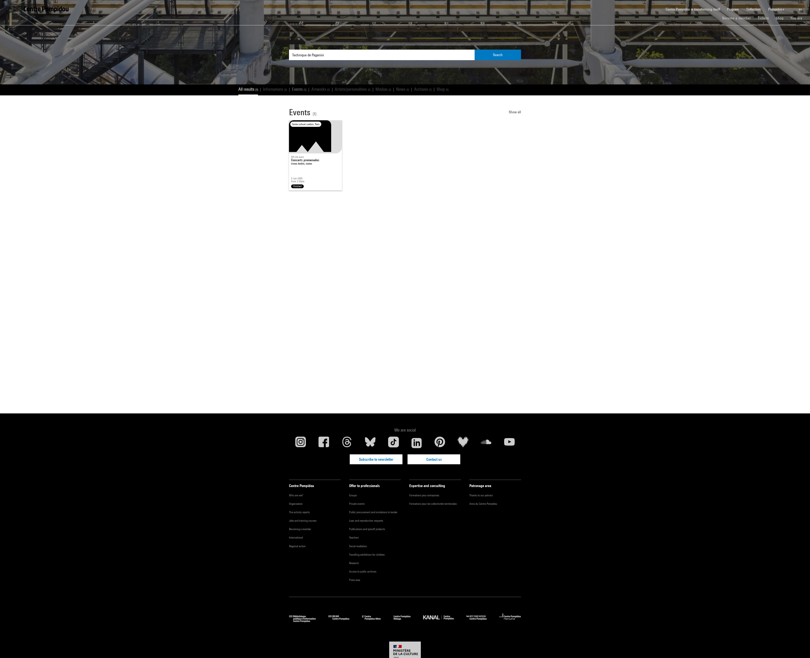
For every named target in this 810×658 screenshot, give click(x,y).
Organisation (296, 503)
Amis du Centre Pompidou (483, 503)
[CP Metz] (374, 621)
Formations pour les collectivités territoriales (433, 503)
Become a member (738, 18)
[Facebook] (323, 443)
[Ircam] (342, 621)
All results (248, 89)
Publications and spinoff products (367, 529)
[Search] (792, 7)
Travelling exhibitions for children (367, 554)
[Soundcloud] (486, 443)
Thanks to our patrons (481, 495)
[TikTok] (393, 443)
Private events (356, 503)
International (296, 537)
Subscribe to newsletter (376, 459)
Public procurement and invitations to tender (373, 512)
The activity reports (299, 512)
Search (498, 55)
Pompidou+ (776, 9)
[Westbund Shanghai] (479, 621)
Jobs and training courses (302, 520)
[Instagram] (300, 443)
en (801, 9)
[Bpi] (305, 621)
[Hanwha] (510, 621)
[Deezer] (463, 443)
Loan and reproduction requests (366, 520)
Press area (354, 580)
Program (733, 9)
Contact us (434, 459)
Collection (754, 9)
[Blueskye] (370, 443)
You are (796, 18)
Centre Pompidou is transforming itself (695, 9)
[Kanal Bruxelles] (441, 621)
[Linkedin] (416, 443)
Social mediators (358, 546)
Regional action (297, 546)
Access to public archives (362, 571)
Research (354, 563)
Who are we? (296, 495)
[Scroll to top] (800, 648)
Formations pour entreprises (424, 495)
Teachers (354, 537)
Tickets (763, 18)
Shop (781, 18)
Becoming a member (300, 529)
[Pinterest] (439, 443)
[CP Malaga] (405, 621)
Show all (515, 112)
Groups (353, 495)
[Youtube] (509, 443)
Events (299, 89)
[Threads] (347, 443)
